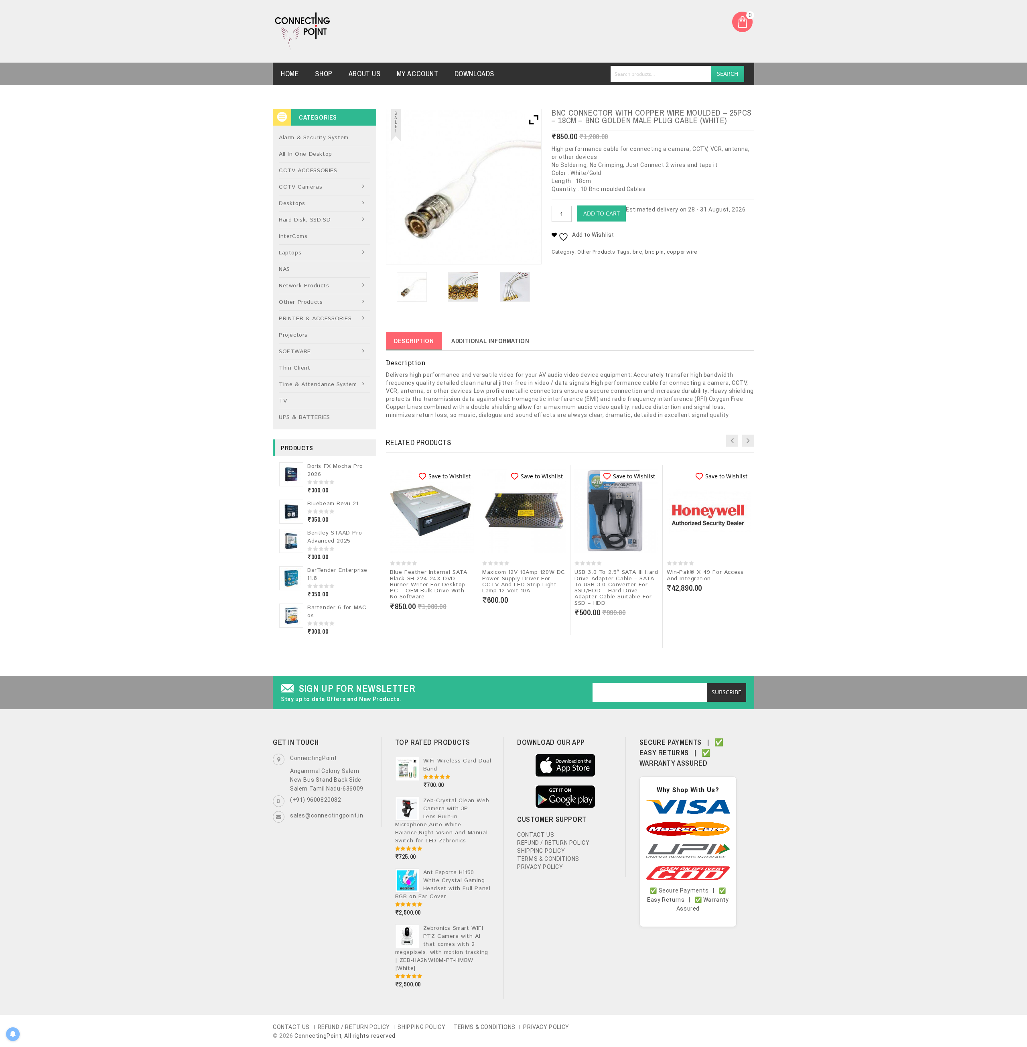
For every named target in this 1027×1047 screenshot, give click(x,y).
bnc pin (654, 252)
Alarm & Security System (314, 138)
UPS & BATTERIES (304, 417)
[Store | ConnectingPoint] (303, 31)
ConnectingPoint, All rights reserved (345, 1036)
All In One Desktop (305, 154)
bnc (637, 252)
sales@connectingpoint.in (326, 815)
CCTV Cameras (300, 187)
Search (727, 73)
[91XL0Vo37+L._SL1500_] (514, 287)
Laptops (290, 253)
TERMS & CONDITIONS (548, 859)
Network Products (304, 286)
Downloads (474, 74)
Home (290, 74)
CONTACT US (535, 835)
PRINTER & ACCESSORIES (315, 319)
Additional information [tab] (490, 340)
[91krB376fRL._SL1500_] (463, 287)
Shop (323, 74)
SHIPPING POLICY (541, 851)
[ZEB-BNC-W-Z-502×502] (411, 287)
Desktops (292, 203)
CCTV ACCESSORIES (308, 171)
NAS (284, 269)
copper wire (682, 252)
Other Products (596, 252)
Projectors (293, 335)
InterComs (293, 236)
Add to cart (601, 213)
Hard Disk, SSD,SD (305, 220)
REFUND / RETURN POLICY (553, 843)
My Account (417, 74)
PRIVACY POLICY (540, 867)
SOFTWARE (295, 352)
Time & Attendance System (318, 384)
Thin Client (295, 368)
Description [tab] (414, 340)
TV (283, 401)
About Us (365, 74)
